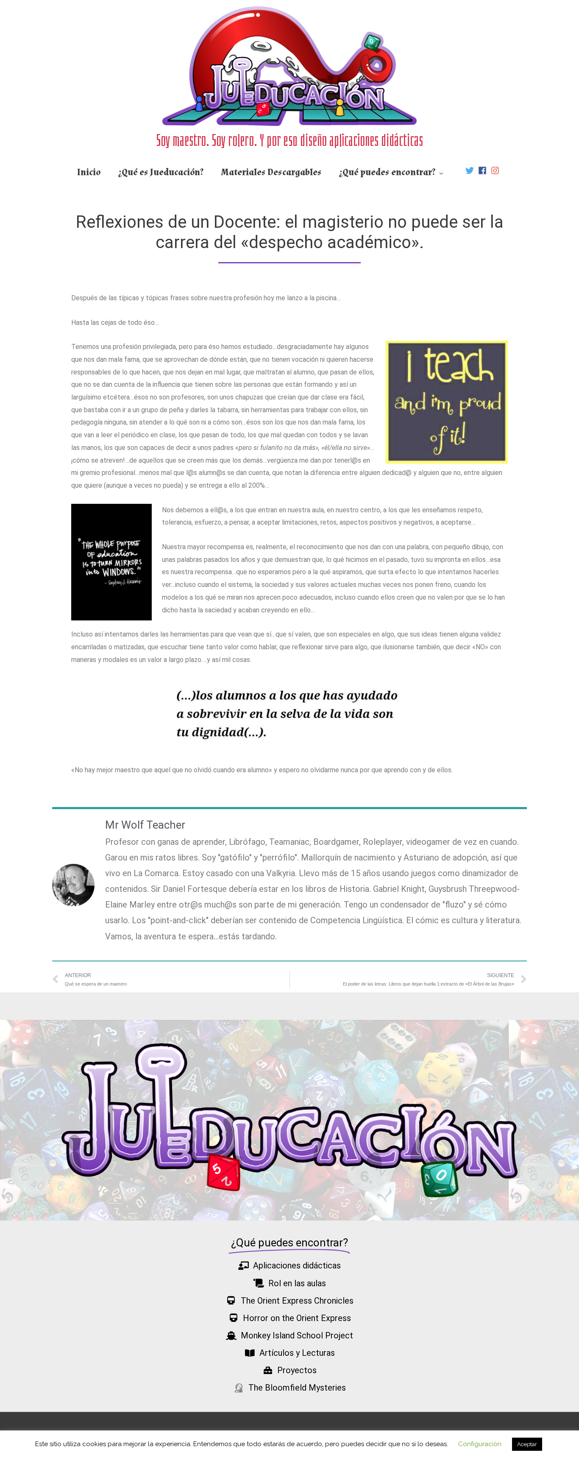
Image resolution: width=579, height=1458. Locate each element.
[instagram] (496, 170)
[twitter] (470, 170)
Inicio (89, 172)
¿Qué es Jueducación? (161, 172)
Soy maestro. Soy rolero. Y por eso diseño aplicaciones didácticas (289, 140)
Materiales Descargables (271, 172)
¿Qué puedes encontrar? (387, 172)
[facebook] (483, 170)
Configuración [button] (479, 1444)
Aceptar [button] (527, 1444)
